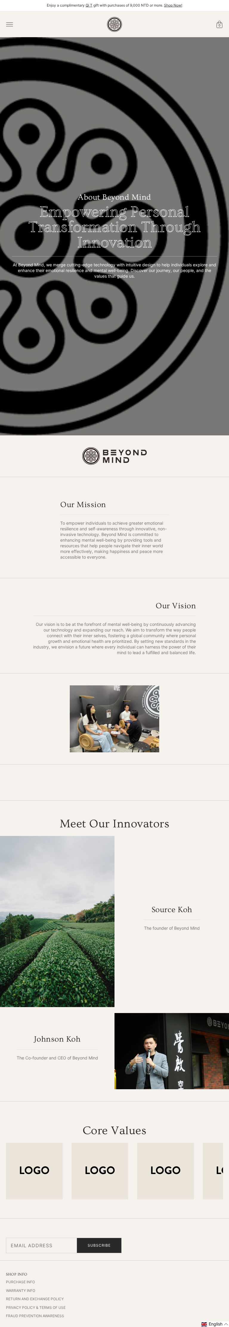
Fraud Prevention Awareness (35, 1316)
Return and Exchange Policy (35, 1299)
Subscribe (99, 1245)
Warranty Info (20, 1290)
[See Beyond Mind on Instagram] (193, 1245)
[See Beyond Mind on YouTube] (205, 1245)
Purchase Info (20, 1282)
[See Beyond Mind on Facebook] (181, 1245)
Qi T (89, 5)
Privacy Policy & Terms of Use (36, 1307)
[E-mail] (217, 1245)
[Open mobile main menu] (9, 24)
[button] (215, 1324)
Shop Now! (173, 5)
